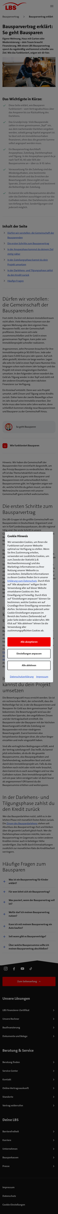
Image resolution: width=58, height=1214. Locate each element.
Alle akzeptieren (29, 641)
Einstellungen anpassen (29, 653)
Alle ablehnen (29, 665)
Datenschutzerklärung (22, 676)
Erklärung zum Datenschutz (22, 580)
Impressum (42, 676)
